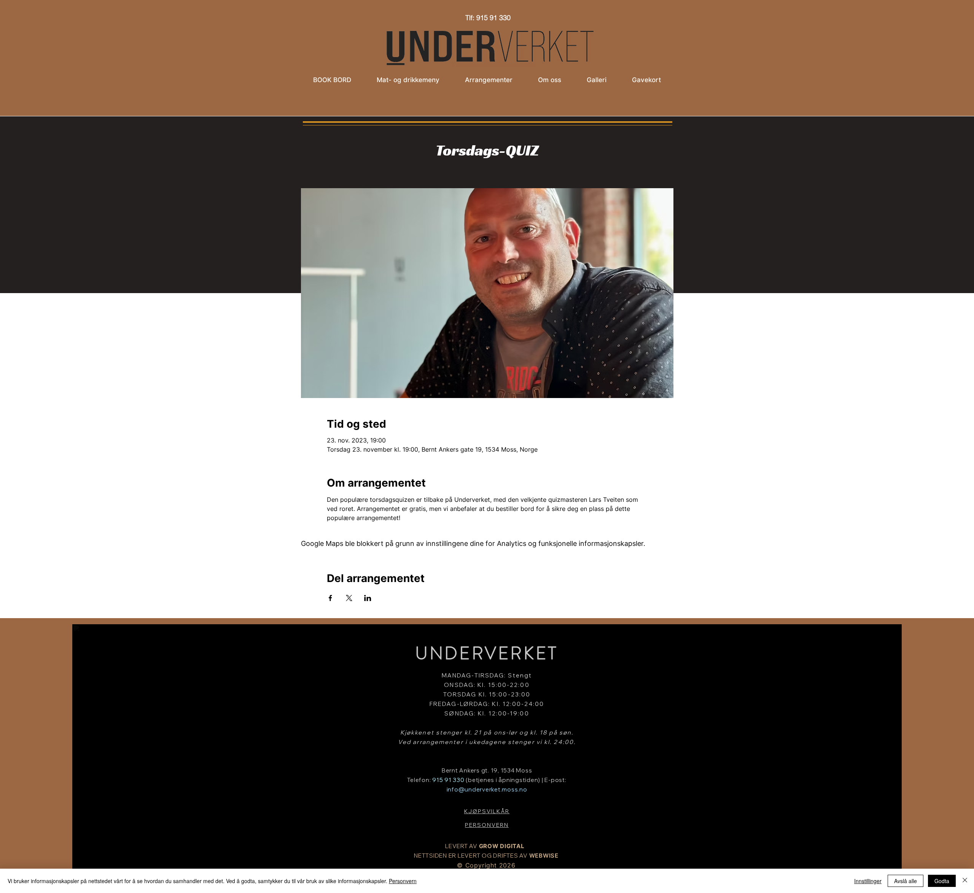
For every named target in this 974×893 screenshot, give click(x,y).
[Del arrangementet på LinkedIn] (367, 598)
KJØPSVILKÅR (487, 811)
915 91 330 (448, 780)
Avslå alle (905, 881)
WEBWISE (544, 855)
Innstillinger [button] (868, 881)
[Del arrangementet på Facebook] (330, 598)
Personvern (403, 881)
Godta (941, 881)
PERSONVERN (487, 825)
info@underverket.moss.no (487, 789)
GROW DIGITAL (502, 846)
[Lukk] (964, 881)
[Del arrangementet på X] (349, 598)
